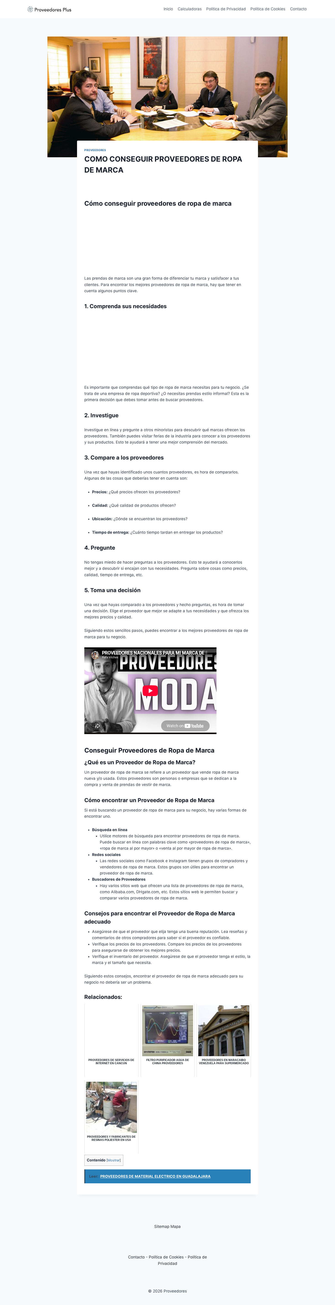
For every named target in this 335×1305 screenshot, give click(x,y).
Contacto (298, 9)
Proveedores (95, 150)
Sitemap (161, 1226)
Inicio (168, 9)
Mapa (175, 1226)
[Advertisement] (167, 243)
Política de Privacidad (226, 9)
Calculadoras (190, 9)
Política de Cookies (267, 9)
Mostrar (114, 1160)
